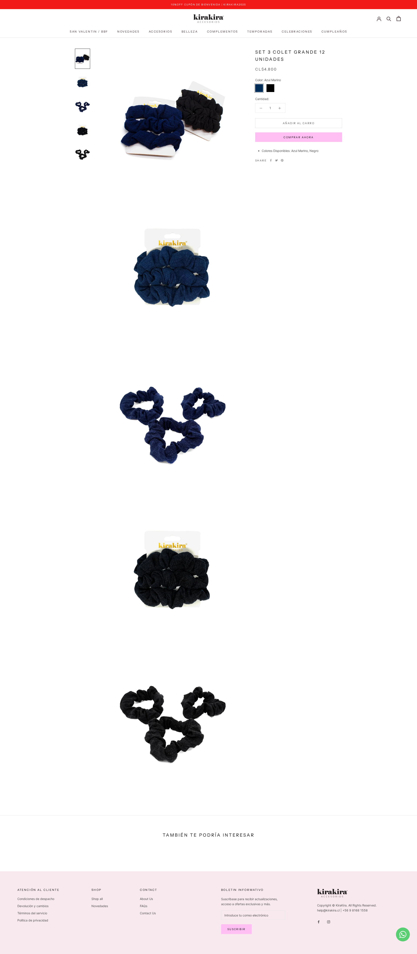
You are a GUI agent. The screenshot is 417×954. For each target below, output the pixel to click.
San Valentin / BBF (89, 31)
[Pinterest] (282, 160)
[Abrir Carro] (399, 18)
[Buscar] (389, 18)
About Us (146, 899)
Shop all (97, 899)
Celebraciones (297, 31)
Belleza (190, 31)
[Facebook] (271, 160)
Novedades (128, 31)
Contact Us (148, 913)
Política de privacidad (32, 920)
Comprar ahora (298, 137)
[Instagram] (328, 921)
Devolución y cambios (32, 906)
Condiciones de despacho (35, 899)
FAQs (143, 906)
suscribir (236, 929)
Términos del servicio (32, 913)
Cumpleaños (334, 31)
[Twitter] (276, 160)
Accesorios (160, 31)
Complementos (222, 31)
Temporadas (260, 31)
